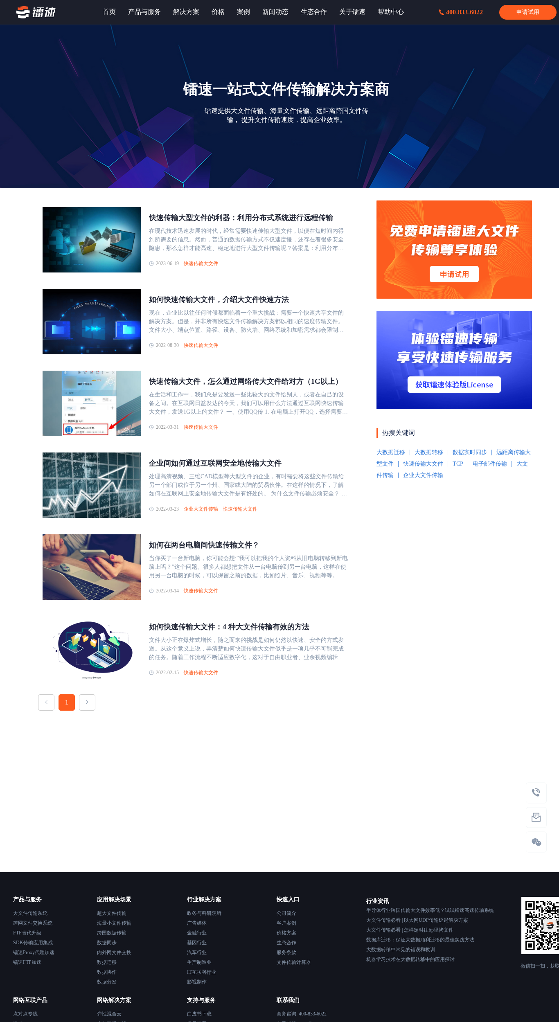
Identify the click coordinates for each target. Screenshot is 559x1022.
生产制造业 (199, 962)
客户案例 (286, 923)
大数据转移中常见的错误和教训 (400, 949)
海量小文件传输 (114, 923)
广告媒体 (197, 923)
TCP (458, 464)
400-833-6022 (464, 12)
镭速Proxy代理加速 (33, 952)
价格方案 (286, 933)
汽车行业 (197, 952)
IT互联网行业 (201, 972)
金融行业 (197, 933)
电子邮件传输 (490, 464)
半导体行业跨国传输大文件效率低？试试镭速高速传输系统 (430, 910)
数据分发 (107, 982)
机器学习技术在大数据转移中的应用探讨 (410, 959)
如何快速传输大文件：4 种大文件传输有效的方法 (229, 627)
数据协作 (107, 972)
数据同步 (107, 942)
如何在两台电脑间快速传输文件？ (204, 545)
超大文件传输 (111, 913)
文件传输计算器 (294, 962)
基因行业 (197, 942)
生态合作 (286, 942)
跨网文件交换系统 (32, 923)
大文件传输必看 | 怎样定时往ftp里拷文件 (409, 930)
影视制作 (197, 982)
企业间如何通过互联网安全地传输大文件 (215, 463)
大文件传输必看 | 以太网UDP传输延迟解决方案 (417, 920)
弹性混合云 (109, 1014)
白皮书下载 (199, 1014)
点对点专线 (25, 1014)
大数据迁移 (390, 452)
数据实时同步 (470, 452)
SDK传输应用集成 (33, 942)
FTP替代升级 (27, 933)
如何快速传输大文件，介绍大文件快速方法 (219, 299)
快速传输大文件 (201, 263)
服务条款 (286, 952)
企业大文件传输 (201, 509)
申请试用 (527, 12)
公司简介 (286, 913)
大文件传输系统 (30, 913)
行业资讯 (377, 901)
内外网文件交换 (114, 952)
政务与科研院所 (204, 913)
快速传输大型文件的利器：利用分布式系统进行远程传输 (241, 218)
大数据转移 (429, 452)
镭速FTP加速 (27, 962)
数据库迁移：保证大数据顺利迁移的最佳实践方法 (420, 940)
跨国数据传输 (111, 933)
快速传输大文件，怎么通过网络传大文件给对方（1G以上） (246, 381)
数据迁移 (107, 962)
